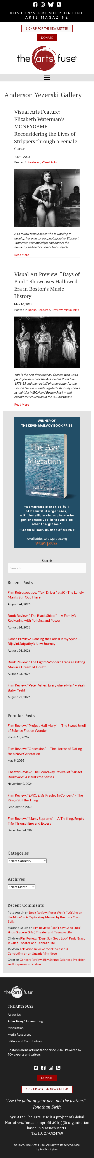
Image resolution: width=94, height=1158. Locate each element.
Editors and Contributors (25, 1041)
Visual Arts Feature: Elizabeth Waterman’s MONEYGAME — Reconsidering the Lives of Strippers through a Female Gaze (45, 130)
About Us (14, 1014)
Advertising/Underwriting (25, 1021)
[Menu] (47, 77)
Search (47, 560)
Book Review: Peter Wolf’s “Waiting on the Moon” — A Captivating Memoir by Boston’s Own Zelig (45, 917)
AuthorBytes (49, 1149)
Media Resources (19, 1034)
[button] (47, 28)
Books (32, 309)
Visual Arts (49, 162)
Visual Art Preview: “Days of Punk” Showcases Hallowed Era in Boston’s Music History (47, 285)
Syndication (16, 1028)
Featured (34, 162)
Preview (57, 309)
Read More (21, 255)
